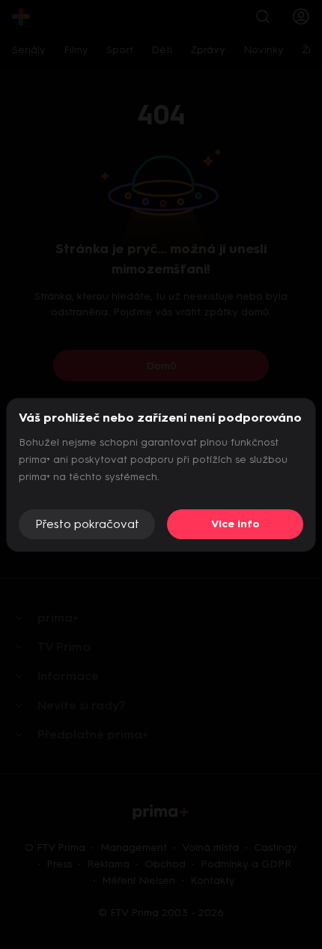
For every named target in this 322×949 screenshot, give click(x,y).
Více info (235, 524)
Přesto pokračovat (87, 524)
